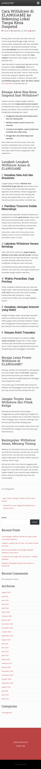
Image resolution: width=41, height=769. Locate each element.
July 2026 (5, 596)
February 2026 (7, 616)
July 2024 (5, 691)
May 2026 (5, 604)
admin (33, 31)
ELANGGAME (8, 83)
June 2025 (5, 648)
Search (4, 518)
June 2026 (5, 600)
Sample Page (20, 746)
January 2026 (6, 620)
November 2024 (7, 675)
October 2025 (6, 632)
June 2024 (5, 695)
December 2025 (7, 624)
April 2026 (5, 608)
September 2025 (7, 636)
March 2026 (6, 612)
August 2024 (6, 687)
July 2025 (5, 644)
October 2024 (6, 679)
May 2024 (5, 699)
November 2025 (7, 628)
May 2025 (5, 651)
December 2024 (7, 671)
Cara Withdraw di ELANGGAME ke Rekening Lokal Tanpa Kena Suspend (18, 19)
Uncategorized (9, 489)
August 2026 (6, 592)
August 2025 (6, 640)
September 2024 (7, 683)
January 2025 (6, 667)
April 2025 (5, 655)
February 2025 (7, 663)
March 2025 (6, 659)
